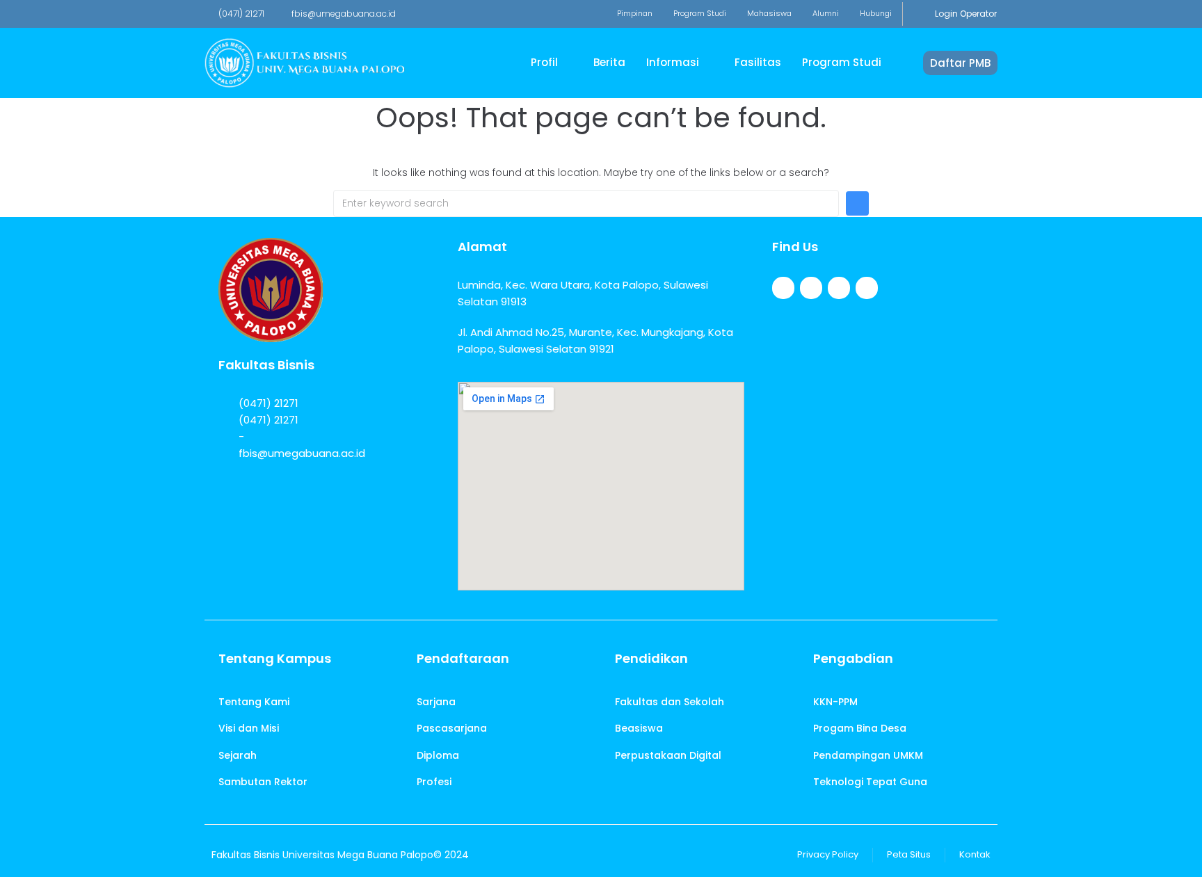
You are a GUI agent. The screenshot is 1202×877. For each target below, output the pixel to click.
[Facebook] (783, 288)
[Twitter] (811, 288)
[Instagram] (839, 288)
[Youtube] (867, 288)
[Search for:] (586, 203)
